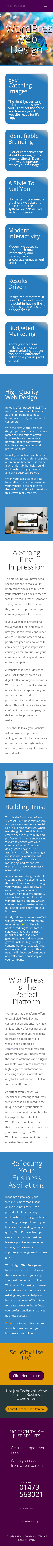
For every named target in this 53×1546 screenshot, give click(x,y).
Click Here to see (26, 1375)
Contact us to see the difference (26, 1409)
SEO (22, 924)
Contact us (11, 1323)
